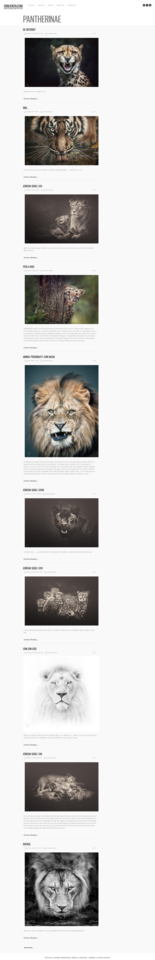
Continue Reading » (31, 98)
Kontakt (50, 5)
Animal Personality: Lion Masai (39, 357)
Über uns (41, 5)
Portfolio (31, 5)
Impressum (60, 5)
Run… (26, 108)
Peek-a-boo (28, 267)
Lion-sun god (29, 649)
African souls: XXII (32, 754)
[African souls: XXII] (62, 812)
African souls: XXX (32, 186)
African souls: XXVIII (33, 490)
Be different (29, 29)
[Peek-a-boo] (62, 324)
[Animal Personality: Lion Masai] (62, 458)
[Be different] (62, 87)
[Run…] (62, 166)
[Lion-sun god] (62, 731)
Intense (27, 844)
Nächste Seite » (28, 947)
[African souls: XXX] (62, 244)
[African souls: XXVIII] (62, 548)
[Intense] (62, 926)
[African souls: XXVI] (62, 626)
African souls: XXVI (33, 568)
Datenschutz (72, 5)
